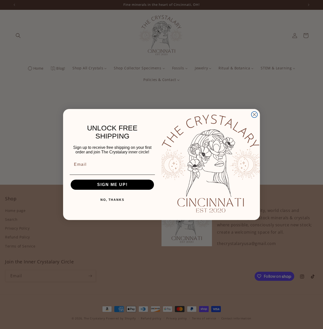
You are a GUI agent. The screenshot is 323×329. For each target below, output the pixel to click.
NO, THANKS (112, 200)
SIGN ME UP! (112, 184)
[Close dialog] (254, 115)
